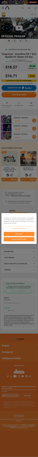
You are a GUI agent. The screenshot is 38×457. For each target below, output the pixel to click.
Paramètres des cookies (19, 228)
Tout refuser (19, 234)
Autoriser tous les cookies (19, 239)
